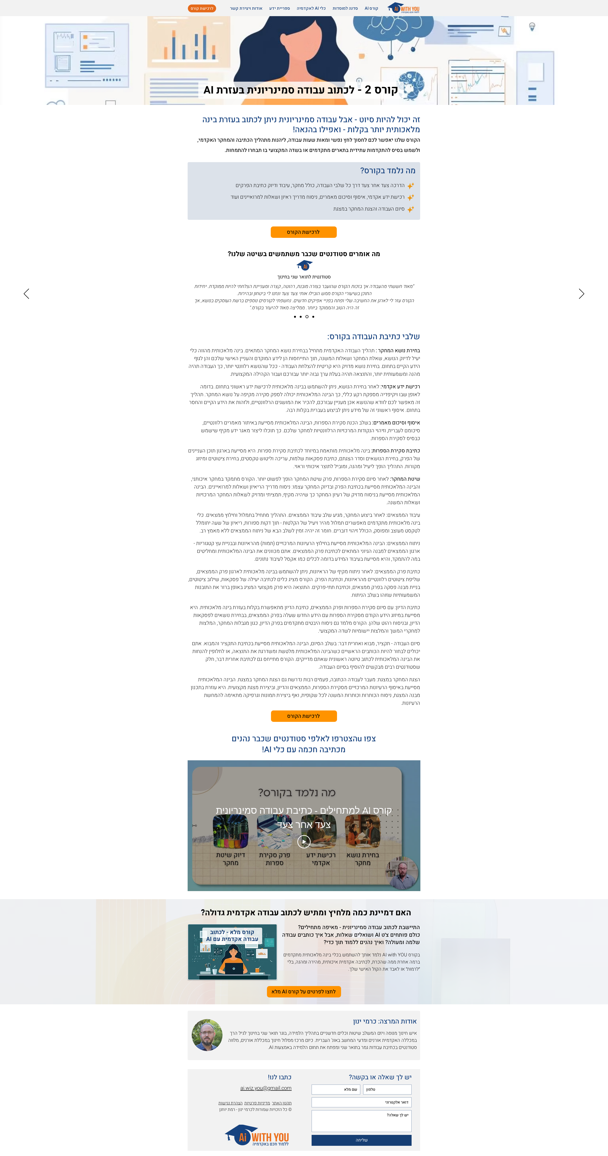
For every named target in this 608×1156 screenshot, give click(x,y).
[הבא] (26, 294)
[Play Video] (304, 841)
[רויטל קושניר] (301, 317)
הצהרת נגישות (230, 1103)
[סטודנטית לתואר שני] (307, 316)
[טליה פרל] (295, 317)
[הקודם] (581, 294)
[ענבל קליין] (313, 317)
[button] (370, 8)
